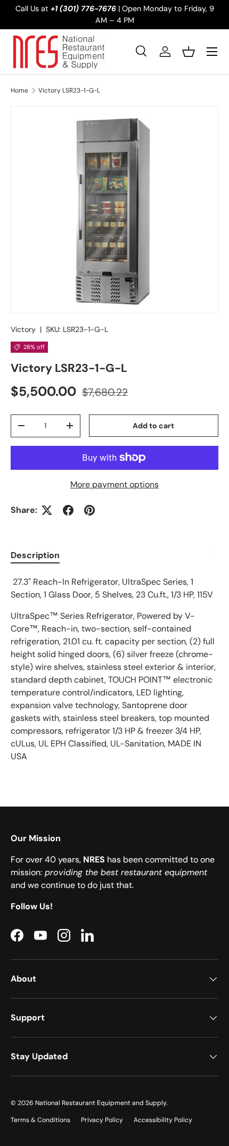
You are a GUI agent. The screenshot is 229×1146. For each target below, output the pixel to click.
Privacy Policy (102, 1120)
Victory (23, 329)
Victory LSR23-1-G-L (69, 90)
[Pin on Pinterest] (89, 510)
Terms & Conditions (40, 1120)
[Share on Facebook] (68, 510)
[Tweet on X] (47, 510)
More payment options (114, 484)
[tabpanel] (114, 669)
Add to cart (153, 425)
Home (19, 90)
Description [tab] (35, 555)
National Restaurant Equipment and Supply (100, 1103)
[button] (188, 51)
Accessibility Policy (163, 1120)
